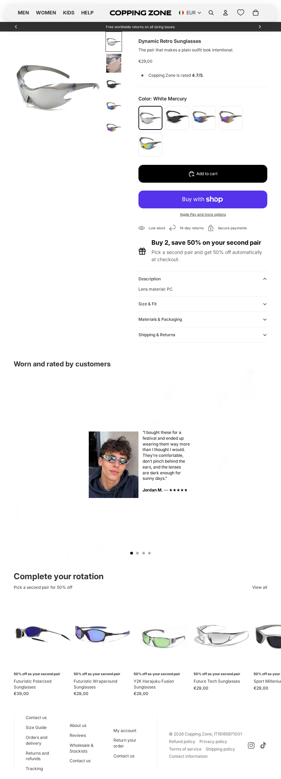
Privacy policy (213, 741)
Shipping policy (220, 749)
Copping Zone (198, 734)
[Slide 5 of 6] (113, 128)
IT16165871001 (228, 734)
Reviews (78, 735)
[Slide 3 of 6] (113, 84)
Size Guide (36, 727)
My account (124, 730)
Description (149, 278)
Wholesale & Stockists (82, 748)
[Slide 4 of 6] (113, 106)
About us (78, 725)
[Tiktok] (263, 745)
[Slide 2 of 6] (113, 63)
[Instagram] (251, 745)
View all (259, 587)
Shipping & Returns (156, 334)
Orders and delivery (36, 740)
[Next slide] (259, 26)
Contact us (36, 717)
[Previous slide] (16, 26)
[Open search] (211, 12)
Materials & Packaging (160, 319)
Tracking (34, 768)
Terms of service (185, 749)
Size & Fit (147, 303)
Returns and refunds (37, 756)
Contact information (188, 756)
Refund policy (182, 741)
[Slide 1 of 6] (113, 41)
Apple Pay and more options (203, 214)
